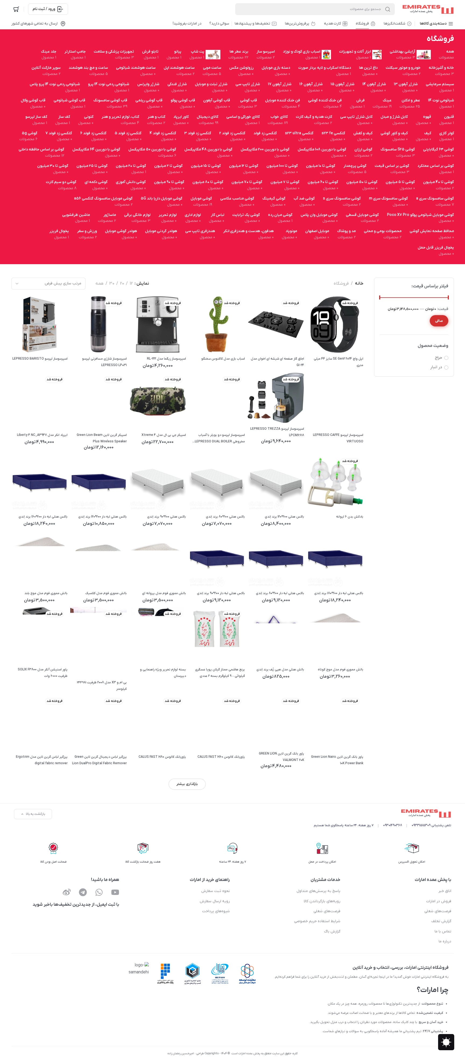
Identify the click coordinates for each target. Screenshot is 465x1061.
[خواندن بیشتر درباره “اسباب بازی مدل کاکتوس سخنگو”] (196, 343)
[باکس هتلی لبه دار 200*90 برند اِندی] (216, 559)
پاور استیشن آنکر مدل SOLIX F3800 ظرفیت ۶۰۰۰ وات (43, 672)
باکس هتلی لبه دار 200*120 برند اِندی (102, 517)
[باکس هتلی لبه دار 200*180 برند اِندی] (335, 559)
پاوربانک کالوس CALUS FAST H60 (221, 757)
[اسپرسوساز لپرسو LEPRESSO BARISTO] (39, 324)
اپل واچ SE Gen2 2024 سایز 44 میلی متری (338, 362)
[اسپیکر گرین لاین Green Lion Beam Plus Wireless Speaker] (98, 401)
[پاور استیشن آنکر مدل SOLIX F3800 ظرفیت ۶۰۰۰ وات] (39, 635)
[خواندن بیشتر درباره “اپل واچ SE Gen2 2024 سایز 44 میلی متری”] (314, 343)
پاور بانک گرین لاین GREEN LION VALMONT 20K (281, 757)
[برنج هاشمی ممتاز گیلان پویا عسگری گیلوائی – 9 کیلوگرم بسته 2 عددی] (216, 635)
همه (100, 283)
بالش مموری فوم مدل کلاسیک (106, 593)
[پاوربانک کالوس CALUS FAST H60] (216, 722)
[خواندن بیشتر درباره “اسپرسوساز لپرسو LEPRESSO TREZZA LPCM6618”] (255, 413)
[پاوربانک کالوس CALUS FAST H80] (157, 722)
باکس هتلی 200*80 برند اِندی (225, 517)
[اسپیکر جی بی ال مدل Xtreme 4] (157, 401)
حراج (438, 357)
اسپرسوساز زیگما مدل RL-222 (166, 359)
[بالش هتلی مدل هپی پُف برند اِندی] (276, 635)
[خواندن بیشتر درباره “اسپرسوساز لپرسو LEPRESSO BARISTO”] (18, 343)
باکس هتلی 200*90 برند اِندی (166, 517)
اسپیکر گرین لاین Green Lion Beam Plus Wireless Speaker (102, 438)
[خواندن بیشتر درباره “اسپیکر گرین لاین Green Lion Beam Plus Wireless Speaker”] (78, 419)
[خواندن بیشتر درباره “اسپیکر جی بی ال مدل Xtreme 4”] (137, 419)
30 (111, 283)
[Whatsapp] (99, 892)
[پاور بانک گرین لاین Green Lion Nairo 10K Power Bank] (335, 722)
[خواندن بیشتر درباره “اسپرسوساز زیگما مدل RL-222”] (137, 343)
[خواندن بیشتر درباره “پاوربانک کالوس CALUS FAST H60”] (196, 741)
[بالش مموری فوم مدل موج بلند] (39, 559)
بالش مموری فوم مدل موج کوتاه (340, 669)
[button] (255, 501)
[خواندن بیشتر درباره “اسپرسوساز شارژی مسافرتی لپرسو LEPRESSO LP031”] (78, 343)
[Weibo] (67, 892)
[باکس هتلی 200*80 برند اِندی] (216, 482)
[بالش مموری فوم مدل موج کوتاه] (335, 635)
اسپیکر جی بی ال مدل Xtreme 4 (164, 435)
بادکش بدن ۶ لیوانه (349, 517)
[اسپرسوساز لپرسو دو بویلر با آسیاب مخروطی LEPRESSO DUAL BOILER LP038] (216, 401)
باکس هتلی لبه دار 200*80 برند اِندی (280, 593)
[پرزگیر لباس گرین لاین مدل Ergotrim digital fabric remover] (39, 722)
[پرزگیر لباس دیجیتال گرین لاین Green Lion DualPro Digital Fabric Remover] (98, 722)
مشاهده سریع (328, 343)
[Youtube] (115, 892)
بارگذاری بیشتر (187, 784)
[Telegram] (83, 892)
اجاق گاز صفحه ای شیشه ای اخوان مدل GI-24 (277, 362)
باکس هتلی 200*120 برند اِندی (284, 517)
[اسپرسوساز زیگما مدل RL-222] (157, 324)
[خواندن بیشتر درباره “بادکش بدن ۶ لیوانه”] (314, 501)
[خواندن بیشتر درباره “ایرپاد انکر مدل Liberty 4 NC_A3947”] (18, 419)
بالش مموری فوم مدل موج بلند (46, 593)
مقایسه (342, 343)
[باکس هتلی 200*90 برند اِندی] (157, 482)
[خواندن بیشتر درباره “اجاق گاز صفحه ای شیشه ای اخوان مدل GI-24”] (255, 343)
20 (122, 283)
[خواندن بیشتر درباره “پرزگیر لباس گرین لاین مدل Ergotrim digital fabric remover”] (18, 741)
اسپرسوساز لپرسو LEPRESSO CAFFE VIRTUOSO (338, 438)
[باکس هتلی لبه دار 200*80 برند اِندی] (276, 559)
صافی (439, 321)
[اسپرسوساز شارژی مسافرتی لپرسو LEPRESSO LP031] (98, 324)
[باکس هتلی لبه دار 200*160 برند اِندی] (39, 482)
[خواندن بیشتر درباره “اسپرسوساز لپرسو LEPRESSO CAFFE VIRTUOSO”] (314, 419)
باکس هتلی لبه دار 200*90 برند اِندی (221, 593)
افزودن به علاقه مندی (355, 343)
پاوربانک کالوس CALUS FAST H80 (162, 757)
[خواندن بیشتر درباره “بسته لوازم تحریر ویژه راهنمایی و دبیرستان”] (137, 653)
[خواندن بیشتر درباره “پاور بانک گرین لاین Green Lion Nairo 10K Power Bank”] (314, 741)
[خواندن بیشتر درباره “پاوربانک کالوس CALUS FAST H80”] (137, 741)
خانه (359, 283)
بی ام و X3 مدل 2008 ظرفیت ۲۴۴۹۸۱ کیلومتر (102, 685)
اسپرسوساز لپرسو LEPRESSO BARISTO (40, 359)
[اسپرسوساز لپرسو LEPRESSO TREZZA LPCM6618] (276, 398)
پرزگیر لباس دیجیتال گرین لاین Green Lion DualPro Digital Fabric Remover (99, 760)
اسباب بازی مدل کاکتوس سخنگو (223, 359)
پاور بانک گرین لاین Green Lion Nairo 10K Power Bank (337, 760)
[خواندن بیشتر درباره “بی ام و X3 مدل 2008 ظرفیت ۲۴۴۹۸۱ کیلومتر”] (78, 666)
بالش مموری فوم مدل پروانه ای (164, 593)
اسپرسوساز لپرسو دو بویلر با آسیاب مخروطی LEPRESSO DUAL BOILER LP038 (220, 439)
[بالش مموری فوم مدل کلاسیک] (98, 559)
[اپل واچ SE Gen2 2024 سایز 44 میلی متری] (335, 324)
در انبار (436, 367)
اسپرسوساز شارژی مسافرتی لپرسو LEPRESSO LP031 (104, 362)
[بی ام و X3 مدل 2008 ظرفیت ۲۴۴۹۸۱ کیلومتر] (98, 642)
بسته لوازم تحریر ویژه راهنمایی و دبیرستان (163, 672)
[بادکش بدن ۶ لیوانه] (335, 482)
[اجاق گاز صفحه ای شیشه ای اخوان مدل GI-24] (276, 324)
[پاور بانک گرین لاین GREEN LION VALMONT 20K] (276, 721)
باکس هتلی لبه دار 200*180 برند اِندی (338, 593)
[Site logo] (427, 9)
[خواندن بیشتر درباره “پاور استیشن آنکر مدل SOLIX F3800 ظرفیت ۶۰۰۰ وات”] (18, 653)
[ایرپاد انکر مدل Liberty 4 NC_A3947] (39, 401)
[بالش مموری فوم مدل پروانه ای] (157, 559)
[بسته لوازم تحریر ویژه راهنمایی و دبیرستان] (157, 635)
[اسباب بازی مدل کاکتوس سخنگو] (216, 324)
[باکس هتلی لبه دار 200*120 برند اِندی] (98, 482)
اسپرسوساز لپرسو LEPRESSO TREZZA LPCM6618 (277, 432)
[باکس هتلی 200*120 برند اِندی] (276, 482)
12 (131, 283)
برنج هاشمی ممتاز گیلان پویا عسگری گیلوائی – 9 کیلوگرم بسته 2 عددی (220, 672)
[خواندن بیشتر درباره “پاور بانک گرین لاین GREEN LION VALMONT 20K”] (255, 738)
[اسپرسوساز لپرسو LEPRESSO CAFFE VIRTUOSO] (335, 401)
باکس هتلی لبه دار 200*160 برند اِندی (43, 517)
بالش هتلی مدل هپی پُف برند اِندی (280, 669)
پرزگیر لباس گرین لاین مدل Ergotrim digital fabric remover (42, 760)
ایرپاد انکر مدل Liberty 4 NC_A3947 (42, 435)
